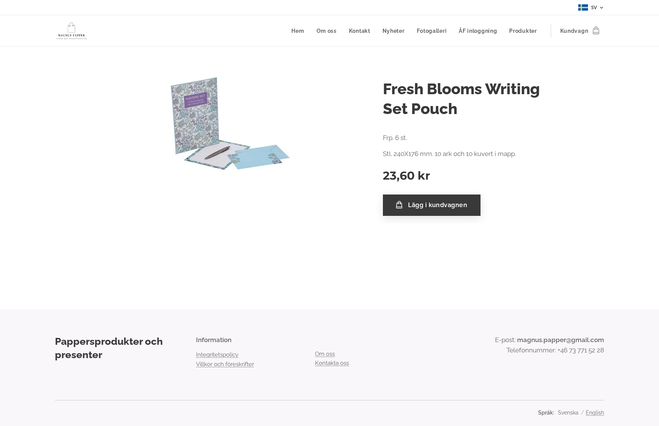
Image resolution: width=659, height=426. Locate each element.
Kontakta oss (332, 363)
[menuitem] (299, 30)
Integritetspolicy (217, 354)
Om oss (325, 353)
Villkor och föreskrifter (225, 364)
